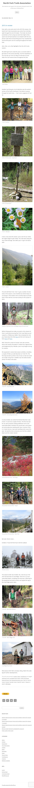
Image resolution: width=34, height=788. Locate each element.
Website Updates (6, 760)
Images (15, 676)
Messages (4, 751)
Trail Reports (23, 676)
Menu (17, 12)
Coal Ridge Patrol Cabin (14, 678)
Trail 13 (29, 680)
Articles (3, 742)
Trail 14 (3, 682)
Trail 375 (19, 682)
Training (4, 759)
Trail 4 (22, 682)
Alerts (3, 740)
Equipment (4, 744)
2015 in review (7, 25)
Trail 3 (15, 682)
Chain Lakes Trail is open (7, 730)
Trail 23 (7, 682)
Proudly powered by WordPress (9, 785)
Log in (3, 770)
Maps (3, 749)
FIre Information (6, 745)
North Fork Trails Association (17, 3)
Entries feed (4, 772)
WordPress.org (5, 775)
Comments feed (5, 774)
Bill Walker (8, 684)
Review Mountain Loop (17, 680)
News (18, 676)
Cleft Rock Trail (5, 678)
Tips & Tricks (5, 755)
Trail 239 (11, 682)
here (16, 337)
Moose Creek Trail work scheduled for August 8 (13, 729)
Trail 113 (25, 680)
